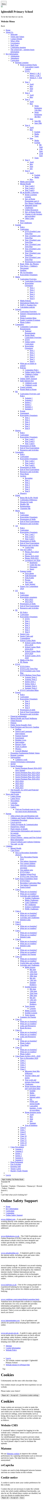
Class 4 (18, 911)
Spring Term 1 (30, 682)
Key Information (12, 54)
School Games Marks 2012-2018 (33, 644)
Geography (19, 452)
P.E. (31, 1099)
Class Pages (15, 850)
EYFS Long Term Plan (29, 669)
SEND (13, 764)
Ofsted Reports (16, 721)
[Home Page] (2, 7)
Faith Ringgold (30, 576)
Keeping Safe (16, 1166)
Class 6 (18, 924)
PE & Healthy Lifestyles (29, 192)
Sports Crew (25, 634)
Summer (33, 1123)
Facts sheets (29, 573)
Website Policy (11, 1350)
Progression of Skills (28, 446)
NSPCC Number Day (28, 305)
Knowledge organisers (28, 597)
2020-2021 (19, 788)
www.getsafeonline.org (10, 1253)
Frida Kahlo (29, 578)
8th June (41, 146)
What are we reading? (28, 894)
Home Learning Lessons (31, 196)
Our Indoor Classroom (28, 885)
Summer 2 (29, 409)
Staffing (18, 729)
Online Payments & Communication (24, 824)
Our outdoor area (26, 870)
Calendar (14, 803)
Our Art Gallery (26, 550)
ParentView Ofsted (18, 827)
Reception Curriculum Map (30, 883)
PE (16, 610)
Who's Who (15, 41)
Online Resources (31, 210)
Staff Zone (15, 45)
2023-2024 (19, 781)
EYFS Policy (25, 666)
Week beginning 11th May (38, 108)
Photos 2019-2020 (32, 556)
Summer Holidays (33, 983)
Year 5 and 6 (29, 190)
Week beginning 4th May (38, 114)
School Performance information (23, 762)
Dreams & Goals (26, 502)
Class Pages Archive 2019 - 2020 (27, 1056)
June (31, 89)
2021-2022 (29, 599)
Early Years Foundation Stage (26, 879)
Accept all (14, 1395)
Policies (23, 368)
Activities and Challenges (29, 918)
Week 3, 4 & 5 (35, 76)
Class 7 (18, 931)
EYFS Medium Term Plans (30, 675)
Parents (8, 814)
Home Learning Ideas (28, 318)
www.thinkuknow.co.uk (10, 1236)
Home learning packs (33, 1112)
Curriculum (15, 60)
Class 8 (18, 939)
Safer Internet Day (27, 381)
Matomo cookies (13, 1454)
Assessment (24, 413)
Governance (15, 43)
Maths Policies (25, 301)
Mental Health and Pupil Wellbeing (24, 718)
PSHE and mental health (35, 1103)
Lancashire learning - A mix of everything (36, 1108)
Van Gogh (29, 582)
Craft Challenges (31, 902)
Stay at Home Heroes (33, 212)
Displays (23, 493)
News (22, 221)
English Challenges (32, 898)
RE (16, 392)
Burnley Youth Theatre (19, 1171)
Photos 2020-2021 (32, 558)
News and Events (12, 794)
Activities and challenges (29, 896)
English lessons (30, 987)
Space (32, 569)
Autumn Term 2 (31, 679)
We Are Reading (26, 273)
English (37, 132)
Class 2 (23, 1063)
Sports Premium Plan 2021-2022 (27, 777)
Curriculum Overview (28, 279)
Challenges (29, 1084)
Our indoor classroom (28, 861)
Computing (19, 324)
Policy (22, 227)
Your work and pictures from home (32, 1081)
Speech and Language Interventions (23, 732)
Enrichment (19, 738)
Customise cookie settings (29, 1395)
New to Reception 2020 (29, 1058)
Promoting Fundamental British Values (25, 753)
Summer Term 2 (31, 688)
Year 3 (27, 99)
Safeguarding (16, 757)
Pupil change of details (19, 829)
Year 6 (27, 171)
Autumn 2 (28, 400)
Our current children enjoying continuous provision (27, 865)
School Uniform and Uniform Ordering (25, 842)
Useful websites (26, 387)
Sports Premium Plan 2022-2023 (27, 775)
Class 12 (18, 1030)
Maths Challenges (31, 900)
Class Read (24, 1045)
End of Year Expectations (29, 448)
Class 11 (18, 1019)
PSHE (17, 495)
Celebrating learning (18, 47)
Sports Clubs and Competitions (26, 637)
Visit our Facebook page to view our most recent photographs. (27, 810)
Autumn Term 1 (31, 677)
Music (17, 511)
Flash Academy (21, 747)
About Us (9, 32)
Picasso (27, 580)
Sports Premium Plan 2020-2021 (27, 779)
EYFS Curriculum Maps (29, 690)
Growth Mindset (21, 751)
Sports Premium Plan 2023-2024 (27, 773)
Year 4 (27, 125)
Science (18, 309)
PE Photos (24, 662)
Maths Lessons (30, 1011)
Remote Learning (21, 63)
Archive (23, 476)
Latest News (15, 798)
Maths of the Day (26, 660)
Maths (36, 134)
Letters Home (16, 796)
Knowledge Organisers (29, 275)
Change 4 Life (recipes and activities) (33, 215)
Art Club (28, 554)
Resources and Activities (29, 450)
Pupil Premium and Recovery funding (25, 727)
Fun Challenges (26, 223)
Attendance (15, 58)
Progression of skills (27, 710)
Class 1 (23, 1060)
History (18, 431)
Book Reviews (25, 1028)
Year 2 (27, 93)
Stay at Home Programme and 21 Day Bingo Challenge (33, 201)
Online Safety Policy (32, 372)
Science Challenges (32, 907)
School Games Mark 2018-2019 (32, 648)
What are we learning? (28, 892)
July (31, 91)
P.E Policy (24, 612)
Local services (16, 822)
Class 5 (18, 922)
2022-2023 (29, 602)
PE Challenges (30, 905)
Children (9, 846)
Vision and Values (17, 37)
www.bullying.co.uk (8, 1285)
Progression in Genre (33, 262)
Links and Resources (28, 1026)
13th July (33, 980)
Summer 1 (29, 407)
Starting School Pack (28, 874)
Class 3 (18, 889)
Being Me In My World (29, 498)
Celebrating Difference (28, 500)
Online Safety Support (28, 379)
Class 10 (18, 957)
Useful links (29, 547)
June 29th (38, 123)
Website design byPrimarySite (18, 1365)
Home (8, 30)
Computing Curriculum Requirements (29, 328)
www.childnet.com (8, 1219)
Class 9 (18, 948)
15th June (41, 150)
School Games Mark (28, 640)
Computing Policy (32, 370)
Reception (28, 478)
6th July (33, 978)
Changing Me (25, 508)
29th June (33, 976)
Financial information (19, 716)
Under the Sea (35, 565)
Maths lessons (30, 967)
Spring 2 (28, 405)
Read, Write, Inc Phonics (29, 264)
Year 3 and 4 (29, 188)
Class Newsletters (17, 1147)
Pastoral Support (21, 736)
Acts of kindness (31, 1125)
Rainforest (33, 563)
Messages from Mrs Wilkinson (32, 1072)
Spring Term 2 (30, 684)
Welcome (14, 34)
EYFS (27, 71)
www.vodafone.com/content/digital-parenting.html (20, 1299)
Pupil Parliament (17, 1162)
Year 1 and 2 (29, 186)
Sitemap (9, 1346)
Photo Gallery (25, 322)
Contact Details (16, 39)
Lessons (33, 1008)
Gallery (13, 807)
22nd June (41, 154)
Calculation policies (27, 307)
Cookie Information (13, 1348)
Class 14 (18, 1039)
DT (16, 591)
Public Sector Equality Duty (21, 725)
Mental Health (25, 184)
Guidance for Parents (28, 954)
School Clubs (16, 835)
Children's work (31, 383)
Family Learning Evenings (30, 320)
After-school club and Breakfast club (24, 816)
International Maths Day (29, 303)
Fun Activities (16, 1164)
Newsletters (15, 801)
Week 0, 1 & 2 (35, 73)
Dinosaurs (33, 567)
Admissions (15, 56)
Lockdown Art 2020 (32, 560)
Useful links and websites (29, 963)
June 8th (37, 121)
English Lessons (31, 1013)
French (18, 692)
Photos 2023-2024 (32, 552)
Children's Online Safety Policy (31, 375)
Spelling (23, 270)
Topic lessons (30, 1006)
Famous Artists (25, 571)
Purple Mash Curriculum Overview (33, 336)
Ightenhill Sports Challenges (31, 206)
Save (22, 1498)
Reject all (5, 1395)
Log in (8, 1175)
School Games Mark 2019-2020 (32, 652)
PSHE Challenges (31, 909)
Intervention (19, 742)
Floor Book (24, 474)
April (32, 84)
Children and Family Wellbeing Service (25, 818)
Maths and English (27, 182)
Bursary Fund (20, 744)
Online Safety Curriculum (30, 343)
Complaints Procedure (19, 820)
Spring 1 (28, 402)
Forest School (25, 887)
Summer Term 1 (31, 686)
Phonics (18, 749)
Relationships (25, 506)
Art (16, 526)
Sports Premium (17, 766)
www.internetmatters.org (10, 1321)
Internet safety (35, 1097)
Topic (36, 136)
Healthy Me (24, 504)
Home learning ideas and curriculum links (32, 1087)
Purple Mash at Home (28, 389)
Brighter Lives (20, 740)
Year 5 (27, 160)
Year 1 (27, 82)
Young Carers (16, 1169)
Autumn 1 (28, 398)
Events (22, 411)
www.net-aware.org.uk (10, 1333)
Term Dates (15, 805)
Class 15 (18, 1047)
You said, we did (17, 844)
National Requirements (30, 332)
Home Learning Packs (28, 65)
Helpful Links (25, 920)
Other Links (29, 218)
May (31, 86)
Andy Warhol (30, 584)
